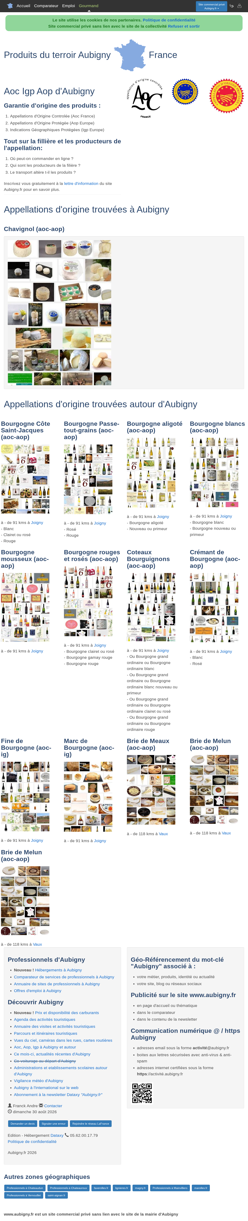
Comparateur (46, 5)
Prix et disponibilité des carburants (67, 1012)
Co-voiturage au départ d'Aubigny (45, 1061)
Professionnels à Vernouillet (24, 1195)
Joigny (37, 522)
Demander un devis (23, 1123)
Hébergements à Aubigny (58, 970)
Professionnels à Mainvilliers (170, 1188)
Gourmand (88, 5)
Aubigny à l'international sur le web (46, 1087)
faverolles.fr (101, 1188)
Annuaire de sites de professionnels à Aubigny (57, 984)
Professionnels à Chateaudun (25, 1188)
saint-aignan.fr (56, 1195)
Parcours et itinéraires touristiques (45, 1033)
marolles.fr (200, 1188)
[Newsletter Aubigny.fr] (231, 6)
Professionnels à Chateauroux (68, 1188)
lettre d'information (82, 183)
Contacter (53, 1106)
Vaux (163, 834)
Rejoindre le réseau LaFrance (90, 1123)
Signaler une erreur (53, 1123)
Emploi (68, 5)
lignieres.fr (121, 1188)
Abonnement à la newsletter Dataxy (58, 1094)
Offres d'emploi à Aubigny (37, 990)
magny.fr (140, 1188)
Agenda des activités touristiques (44, 1019)
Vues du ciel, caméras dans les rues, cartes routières (63, 1040)
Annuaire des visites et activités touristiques (54, 1026)
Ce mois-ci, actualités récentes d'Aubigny (52, 1054)
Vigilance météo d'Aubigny (38, 1080)
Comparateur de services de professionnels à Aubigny (64, 977)
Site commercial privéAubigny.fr (211, 6)
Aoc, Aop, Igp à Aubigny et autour (45, 1047)
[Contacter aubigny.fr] (239, 6)
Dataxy (57, 1135)
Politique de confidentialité (169, 20)
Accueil (23, 5)
